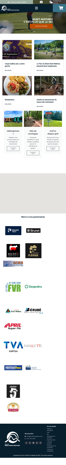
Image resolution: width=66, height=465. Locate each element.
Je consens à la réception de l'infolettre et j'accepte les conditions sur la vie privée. (47, 238)
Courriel (37, 231)
